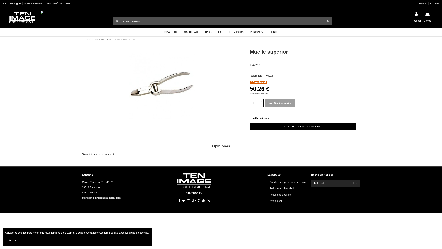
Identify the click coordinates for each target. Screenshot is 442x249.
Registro (423, 3)
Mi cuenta (434, 3)
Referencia (256, 75)
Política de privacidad (282, 188)
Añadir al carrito (282, 103)
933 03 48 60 (89, 192)
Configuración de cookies (58, 3)
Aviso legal (276, 200)
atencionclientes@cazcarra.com (101, 197)
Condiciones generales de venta (288, 182)
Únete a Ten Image (33, 3)
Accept (12, 240)
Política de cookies (280, 194)
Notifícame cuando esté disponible (303, 126)
